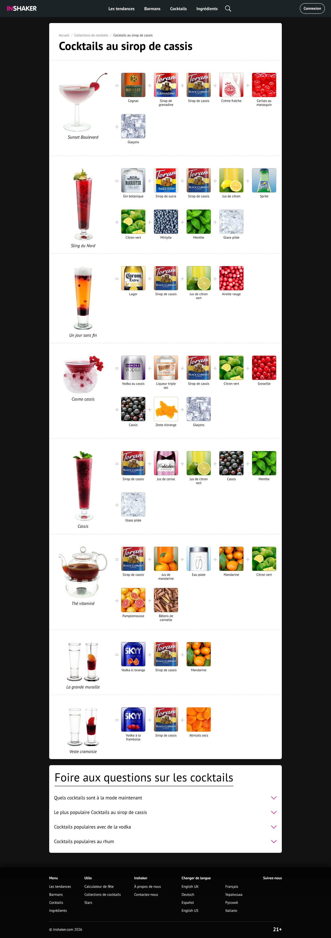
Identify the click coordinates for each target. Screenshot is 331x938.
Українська (234, 894)
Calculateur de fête (99, 886)
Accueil (64, 35)
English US (190, 910)
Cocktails (178, 8)
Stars (88, 902)
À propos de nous (147, 886)
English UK (190, 886)
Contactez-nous (146, 894)
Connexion (312, 8)
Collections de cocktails (91, 35)
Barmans (152, 8)
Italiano (231, 910)
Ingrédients (207, 8)
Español (188, 902)
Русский (231, 902)
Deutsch (188, 894)
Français (231, 886)
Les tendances (122, 8)
